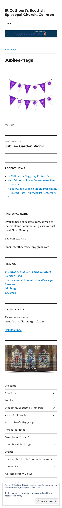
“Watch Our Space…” (17, 437)
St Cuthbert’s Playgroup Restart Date (30, 176)
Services (10, 400)
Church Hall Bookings (18, 444)
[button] (8, 358)
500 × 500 (9, 125)
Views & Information (17, 415)
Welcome (10, 385)
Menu (9, 23)
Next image (10, 49)
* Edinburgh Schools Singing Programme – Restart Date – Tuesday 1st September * (32, 193)
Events (9, 451)
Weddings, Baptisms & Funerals (24, 407)
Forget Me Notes (15, 429)
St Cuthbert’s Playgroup (19, 422)
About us (10, 393)
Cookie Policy (16, 496)
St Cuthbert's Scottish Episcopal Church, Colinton (29, 12)
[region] (31, 359)
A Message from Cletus (19, 473)
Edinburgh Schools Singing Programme (29, 459)
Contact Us (11, 466)
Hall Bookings (13, 329)
